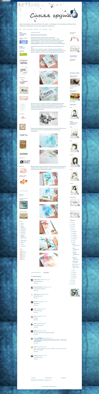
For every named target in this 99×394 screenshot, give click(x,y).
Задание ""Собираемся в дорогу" (75, 249)
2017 (72, 224)
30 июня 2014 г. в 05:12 (47, 338)
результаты (23, 242)
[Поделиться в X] (46, 272)
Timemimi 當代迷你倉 (38, 338)
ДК (21, 223)
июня (73, 242)
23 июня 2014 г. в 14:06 (43, 294)
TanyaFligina (24, 252)
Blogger (55, 386)
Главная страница (48, 377)
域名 (36, 341)
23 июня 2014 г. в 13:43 (45, 279)
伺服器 (48, 339)
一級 (61, 339)
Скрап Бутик (36, 294)
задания (22, 229)
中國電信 (53, 339)
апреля (73, 272)
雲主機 (56, 339)
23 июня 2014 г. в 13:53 (46, 287)
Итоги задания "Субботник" (75, 262)
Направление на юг (76, 264)
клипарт (22, 232)
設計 (59, 339)
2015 (72, 228)
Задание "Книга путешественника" (75, 267)
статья (22, 246)
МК (40, 29)
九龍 (43, 339)
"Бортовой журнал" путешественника (75, 254)
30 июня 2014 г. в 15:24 (42, 346)
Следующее (33, 377)
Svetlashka (36, 355)
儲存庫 (45, 339)
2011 (72, 283)
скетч (22, 244)
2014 (72, 229)
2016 (72, 226)
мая (73, 270)
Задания (24, 29)
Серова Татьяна (37, 279)
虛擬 (50, 339)
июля (73, 240)
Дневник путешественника (75, 245)
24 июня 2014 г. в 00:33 (41, 323)
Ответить (36, 283)
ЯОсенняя (24, 256)
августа (74, 238)
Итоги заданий (30, 29)
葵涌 (36, 339)
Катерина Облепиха (38, 287)
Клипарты (36, 29)
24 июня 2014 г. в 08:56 (41, 330)
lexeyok (35, 323)
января (73, 277)
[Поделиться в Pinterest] (48, 272)
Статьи (50, 29)
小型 (35, 339)
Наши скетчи (45, 29)
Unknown (35, 346)
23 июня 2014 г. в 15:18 (42, 301)
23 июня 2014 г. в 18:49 (41, 308)
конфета (22, 234)
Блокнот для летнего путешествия (75, 258)
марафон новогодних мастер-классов (24, 236)
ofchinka (35, 331)
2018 (72, 222)
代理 (40, 341)
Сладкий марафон (22, 227)
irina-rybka (36, 301)
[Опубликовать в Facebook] (47, 272)
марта (73, 274)
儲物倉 (38, 339)
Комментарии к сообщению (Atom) (44, 380)
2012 (72, 282)
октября (74, 235)
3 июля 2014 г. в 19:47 (42, 355)
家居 (41, 339)
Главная (20, 29)
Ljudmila (23, 251)
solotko (35, 309)
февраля (74, 276)
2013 (72, 280)
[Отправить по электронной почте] (44, 272)
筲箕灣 (64, 339)
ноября (73, 233)
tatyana (35, 316)
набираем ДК (23, 240)
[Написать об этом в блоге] (45, 272)
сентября (74, 237)
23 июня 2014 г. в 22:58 (41, 316)
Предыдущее (63, 377)
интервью (22, 230)
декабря (74, 231)
